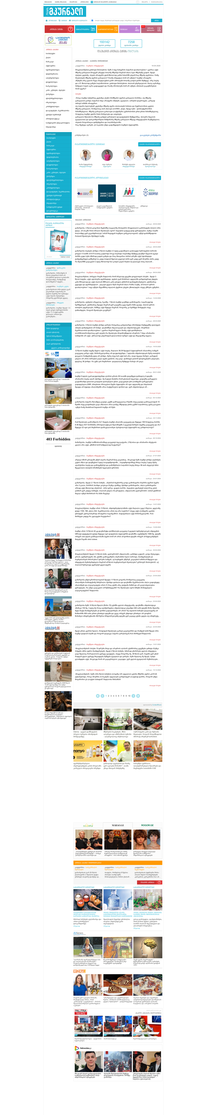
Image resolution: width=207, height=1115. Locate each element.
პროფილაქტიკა (53, 119)
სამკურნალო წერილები (86, 868)
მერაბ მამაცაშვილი (54, 336)
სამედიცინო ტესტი (54, 207)
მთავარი (48, 2)
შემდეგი (133, 696)
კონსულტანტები (53, 325)
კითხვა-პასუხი (52, 263)
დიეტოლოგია (52, 82)
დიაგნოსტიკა (52, 211)
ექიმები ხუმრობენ (53, 115)
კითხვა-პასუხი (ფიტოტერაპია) (88, 863)
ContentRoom (152, 705)
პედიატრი (107, 166)
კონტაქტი (84, 2)
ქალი (48, 57)
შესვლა (145, 2)
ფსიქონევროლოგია (54, 98)
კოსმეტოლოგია (52, 106)
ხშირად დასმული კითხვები (105, 2)
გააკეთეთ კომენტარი (150, 135)
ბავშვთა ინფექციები (95, 66)
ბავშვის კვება (63, 286)
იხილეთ (155, 242)
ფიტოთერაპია (52, 74)
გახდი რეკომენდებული (149, 144)
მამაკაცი (50, 62)
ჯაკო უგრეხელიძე (53, 344)
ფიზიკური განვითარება (55, 269)
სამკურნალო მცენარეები (146, 868)
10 (129, 696)
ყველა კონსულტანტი (60, 348)
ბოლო (138, 696)
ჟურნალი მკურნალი (79, 20)
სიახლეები (50, 53)
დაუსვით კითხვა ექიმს (117, 51)
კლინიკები (52, 20)
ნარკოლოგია (51, 86)
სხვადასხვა (51, 127)
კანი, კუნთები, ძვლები (55, 90)
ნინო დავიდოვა (52, 328)
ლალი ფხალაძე (52, 332)
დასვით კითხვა (147, 882)
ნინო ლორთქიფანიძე (55, 340)
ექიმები (64, 20)
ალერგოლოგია (52, 78)
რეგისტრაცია (157, 2)
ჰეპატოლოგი (150, 166)
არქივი (49, 257)
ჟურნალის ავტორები (55, 217)
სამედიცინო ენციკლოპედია (58, 123)
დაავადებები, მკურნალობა (57, 110)
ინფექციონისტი (85, 166)
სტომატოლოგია (53, 70)
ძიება (157, 20)
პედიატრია (50, 66)
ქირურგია (50, 94)
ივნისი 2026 (65, 257)
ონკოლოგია (51, 102)
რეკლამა (73, 2)
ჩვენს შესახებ (60, 2)
